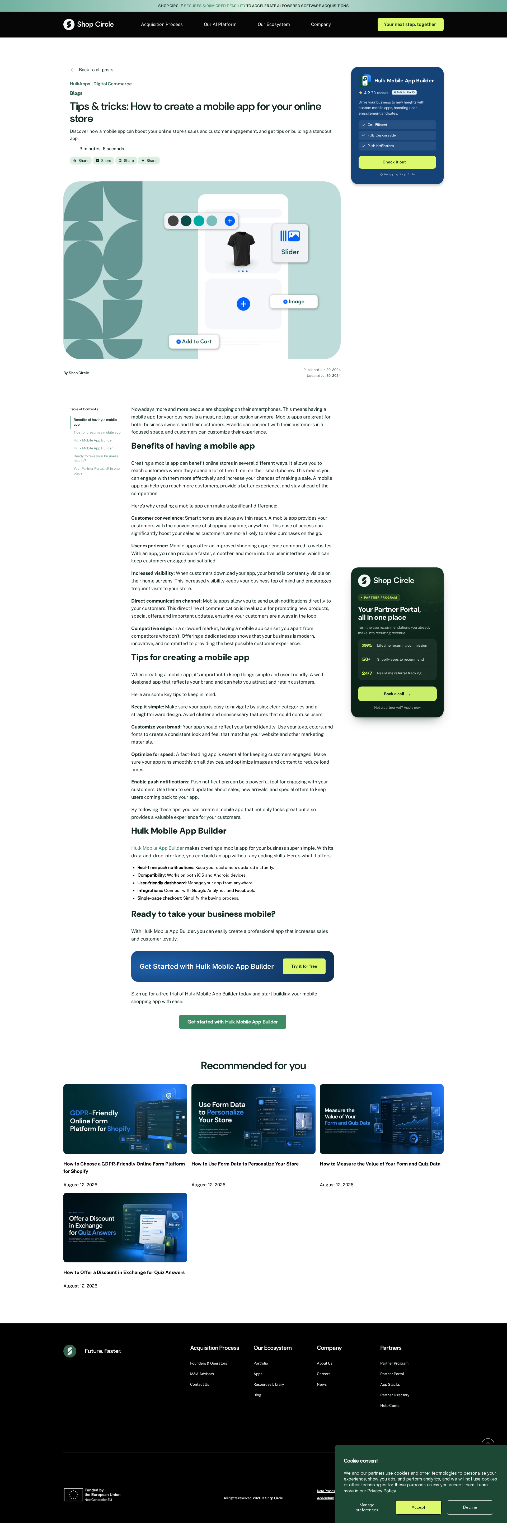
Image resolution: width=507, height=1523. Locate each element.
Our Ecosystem (274, 24)
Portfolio (260, 1363)
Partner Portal (392, 1374)
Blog (257, 1395)
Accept (418, 1507)
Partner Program (394, 1363)
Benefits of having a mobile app (95, 422)
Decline (470, 1507)
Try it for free (304, 966)
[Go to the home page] (88, 24)
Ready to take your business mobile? (96, 458)
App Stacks (390, 1384)
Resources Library (268, 1384)
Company (321, 24)
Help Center (390, 1405)
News (322, 1384)
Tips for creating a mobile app (97, 432)
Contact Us (199, 1384)
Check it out (397, 162)
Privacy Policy (381, 1490)
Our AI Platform (220, 24)
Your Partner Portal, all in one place (97, 471)
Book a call (397, 694)
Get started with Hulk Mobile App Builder (232, 1021)
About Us (324, 1363)
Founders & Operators (208, 1363)
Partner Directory (394, 1395)
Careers (323, 1374)
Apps (257, 1374)
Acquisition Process (162, 24)
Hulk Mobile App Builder (93, 440)
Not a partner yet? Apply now (397, 707)
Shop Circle (79, 373)
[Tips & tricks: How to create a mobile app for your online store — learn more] (202, 270)
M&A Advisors (202, 1374)
